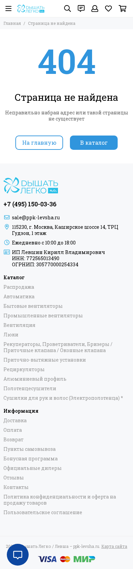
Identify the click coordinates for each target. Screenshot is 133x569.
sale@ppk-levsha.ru (36, 217)
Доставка (15, 420)
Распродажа (18, 287)
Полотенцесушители (29, 388)
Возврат (13, 440)
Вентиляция (19, 325)
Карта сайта (114, 546)
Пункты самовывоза (29, 449)
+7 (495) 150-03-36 (30, 204)
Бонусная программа (30, 459)
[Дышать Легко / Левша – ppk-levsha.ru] (30, 8)
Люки (10, 335)
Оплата (12, 430)
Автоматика (18, 297)
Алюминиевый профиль (34, 379)
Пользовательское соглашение (42, 512)
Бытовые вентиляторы (33, 306)
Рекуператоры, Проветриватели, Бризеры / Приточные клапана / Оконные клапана (58, 347)
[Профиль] (95, 8)
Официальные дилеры (32, 468)
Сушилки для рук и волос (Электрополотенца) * (63, 398)
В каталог (94, 142)
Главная (12, 23)
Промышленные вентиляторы (43, 316)
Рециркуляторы (24, 369)
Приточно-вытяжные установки (44, 360)
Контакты (16, 487)
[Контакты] (81, 8)
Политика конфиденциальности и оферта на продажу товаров (59, 500)
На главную (39, 142)
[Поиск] (67, 8)
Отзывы (13, 478)
